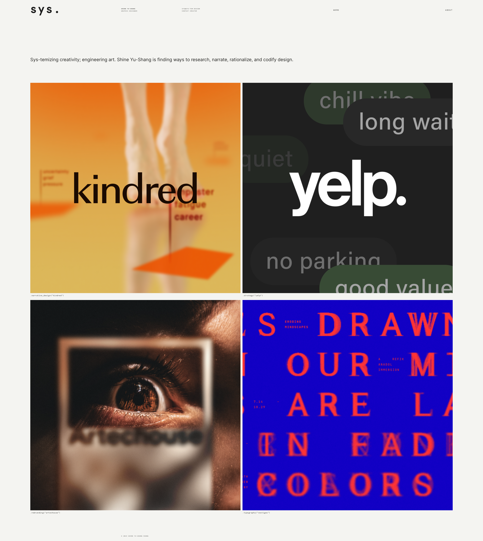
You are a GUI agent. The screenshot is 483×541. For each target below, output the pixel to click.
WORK (336, 10)
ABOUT (449, 10)
